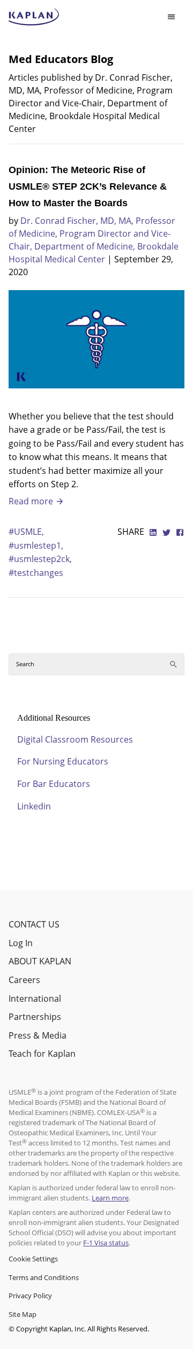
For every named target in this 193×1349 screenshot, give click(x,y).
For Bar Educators (53, 784)
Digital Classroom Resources (75, 739)
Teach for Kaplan (42, 1053)
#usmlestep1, (36, 545)
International (35, 998)
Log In (21, 943)
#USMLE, (26, 531)
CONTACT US (34, 924)
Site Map (22, 1314)
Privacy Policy (30, 1295)
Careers (24, 980)
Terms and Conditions (44, 1277)
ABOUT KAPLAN (40, 961)
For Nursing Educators (62, 761)
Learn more (110, 1198)
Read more (32, 501)
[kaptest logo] (34, 17)
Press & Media (37, 1035)
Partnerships (35, 1017)
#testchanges (36, 573)
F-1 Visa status (106, 1242)
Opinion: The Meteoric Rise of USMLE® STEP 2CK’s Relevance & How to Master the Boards (88, 186)
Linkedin (34, 806)
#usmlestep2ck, (40, 559)
